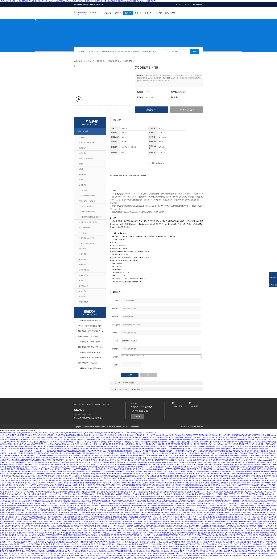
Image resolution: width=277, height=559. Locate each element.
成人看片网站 (4, 492)
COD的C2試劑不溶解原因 (87, 363)
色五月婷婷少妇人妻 (259, 480)
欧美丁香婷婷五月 (199, 462)
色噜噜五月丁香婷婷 (131, 437)
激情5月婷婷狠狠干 (78, 446)
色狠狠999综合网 (264, 544)
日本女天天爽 (73, 487)
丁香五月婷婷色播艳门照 (133, 469)
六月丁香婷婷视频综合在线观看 (101, 517)
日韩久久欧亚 (15, 542)
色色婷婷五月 (56, 530)
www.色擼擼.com (221, 544)
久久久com (23, 503)
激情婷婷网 (160, 499)
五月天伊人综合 (7, 458)
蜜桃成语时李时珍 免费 (234, 442)
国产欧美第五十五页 (149, 489)
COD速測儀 (110, 61)
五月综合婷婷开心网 (244, 480)
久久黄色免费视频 (85, 549)
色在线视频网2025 (109, 528)
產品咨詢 (151, 109)
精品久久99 (173, 558)
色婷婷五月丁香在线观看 (216, 458)
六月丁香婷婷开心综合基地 (113, 539)
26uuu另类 (139, 553)
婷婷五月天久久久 (147, 544)
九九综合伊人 (27, 483)
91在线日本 (61, 442)
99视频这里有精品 (13, 544)
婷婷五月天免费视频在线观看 (174, 510)
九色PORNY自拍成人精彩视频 (148, 437)
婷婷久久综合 (241, 483)
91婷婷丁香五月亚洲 (245, 485)
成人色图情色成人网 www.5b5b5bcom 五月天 (29, 480)
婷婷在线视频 (145, 496)
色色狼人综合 (245, 505)
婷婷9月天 (24, 524)
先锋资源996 (49, 533)
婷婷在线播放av (258, 471)
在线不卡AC (239, 469)
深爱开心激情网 (215, 496)
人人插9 (86, 519)
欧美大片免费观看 (245, 514)
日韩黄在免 (231, 448)
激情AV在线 (126, 483)
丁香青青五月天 (67, 483)
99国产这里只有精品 (258, 505)
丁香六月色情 (150, 505)
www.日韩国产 (15, 439)
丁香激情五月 (251, 453)
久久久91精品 (165, 494)
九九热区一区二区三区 (13, 489)
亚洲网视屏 (172, 542)
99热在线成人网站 (57, 453)
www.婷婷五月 (12, 453)
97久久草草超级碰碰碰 (154, 458)
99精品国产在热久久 (197, 521)
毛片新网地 (91, 530)
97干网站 (270, 514)
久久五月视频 (162, 551)
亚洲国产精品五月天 (71, 549)
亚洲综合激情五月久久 (263, 510)
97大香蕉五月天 (83, 512)
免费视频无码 (179, 458)
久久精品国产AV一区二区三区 (206, 478)
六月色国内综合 (42, 446)
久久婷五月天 (56, 437)
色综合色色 (211, 535)
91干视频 (134, 494)
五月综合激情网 (242, 489)
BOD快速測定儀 (84, 227)
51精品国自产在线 (26, 448)
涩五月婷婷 (219, 505)
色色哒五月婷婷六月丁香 (138, 474)
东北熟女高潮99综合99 (188, 451)
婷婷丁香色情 (222, 539)
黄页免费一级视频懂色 (142, 464)
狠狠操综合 (46, 487)
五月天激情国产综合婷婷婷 (218, 476)
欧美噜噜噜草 (163, 530)
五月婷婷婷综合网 (232, 514)
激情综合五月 (86, 533)
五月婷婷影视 (149, 478)
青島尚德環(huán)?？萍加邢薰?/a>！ (93, 5)
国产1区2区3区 (52, 442)
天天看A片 (181, 460)
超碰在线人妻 (207, 499)
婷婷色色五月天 (130, 521)
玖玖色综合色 (18, 494)
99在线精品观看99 (6, 444)
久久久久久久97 (64, 467)
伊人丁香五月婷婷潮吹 (32, 558)
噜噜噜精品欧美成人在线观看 (186, 494)
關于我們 (118, 13)
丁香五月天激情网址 (170, 460)
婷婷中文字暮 (269, 464)
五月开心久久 (248, 458)
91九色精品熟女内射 (35, 469)
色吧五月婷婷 (235, 508)
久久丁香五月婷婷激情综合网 (263, 528)
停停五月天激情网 (86, 514)
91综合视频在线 (74, 455)
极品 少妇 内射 (202, 530)
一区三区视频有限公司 (71, 464)
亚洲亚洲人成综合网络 (140, 539)
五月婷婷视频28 (117, 551)
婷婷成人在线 (116, 467)
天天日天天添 (147, 467)
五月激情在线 (4, 519)
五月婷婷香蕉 (63, 462)
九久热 (199, 546)
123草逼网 (68, 551)
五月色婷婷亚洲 (209, 503)
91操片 (94, 462)
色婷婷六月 (32, 474)
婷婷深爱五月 (238, 487)
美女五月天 (198, 448)
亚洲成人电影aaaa (165, 539)
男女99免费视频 (246, 494)
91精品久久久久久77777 (13, 437)
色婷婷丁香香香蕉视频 (48, 558)
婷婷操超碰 (23, 535)
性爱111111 (251, 496)
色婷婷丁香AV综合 (140, 533)
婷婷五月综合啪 (13, 535)
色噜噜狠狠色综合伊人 (109, 455)
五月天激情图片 (99, 510)
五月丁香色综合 (119, 444)
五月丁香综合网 (130, 462)
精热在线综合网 (72, 474)
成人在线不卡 (109, 483)
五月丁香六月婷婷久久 (35, 476)
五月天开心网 (19, 471)
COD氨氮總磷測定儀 (86, 206)
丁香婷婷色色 (212, 469)
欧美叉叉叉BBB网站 (49, 471)
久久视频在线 (137, 551)
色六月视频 (224, 483)
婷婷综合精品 (191, 505)
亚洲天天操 (94, 551)
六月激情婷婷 (11, 514)
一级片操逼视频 (103, 535)
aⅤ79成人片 (161, 469)
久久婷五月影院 (211, 462)
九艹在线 (53, 555)
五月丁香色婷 (35, 519)
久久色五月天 (213, 435)
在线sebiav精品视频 (78, 558)
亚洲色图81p (230, 542)
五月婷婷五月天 (107, 444)
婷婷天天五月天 (151, 542)
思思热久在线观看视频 (73, 533)
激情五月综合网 (129, 555)
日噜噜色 (27, 539)
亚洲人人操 (100, 499)
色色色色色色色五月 (262, 512)
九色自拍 (249, 535)
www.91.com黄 (118, 555)
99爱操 (116, 474)
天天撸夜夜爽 (261, 514)
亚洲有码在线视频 (120, 485)
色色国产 (267, 444)
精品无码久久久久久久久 (97, 542)
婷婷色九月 (147, 480)
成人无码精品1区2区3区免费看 (43, 483)
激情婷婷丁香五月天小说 (201, 460)
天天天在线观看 (176, 508)
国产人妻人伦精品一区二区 (212, 549)
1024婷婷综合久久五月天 (265, 439)
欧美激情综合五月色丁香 (183, 483)
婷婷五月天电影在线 (96, 448)
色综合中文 (198, 549)
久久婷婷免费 (197, 514)
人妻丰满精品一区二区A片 (113, 530)
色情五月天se (72, 512)
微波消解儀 (82, 249)
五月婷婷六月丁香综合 (82, 517)
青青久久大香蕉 (32, 530)
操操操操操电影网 (144, 494)
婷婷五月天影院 (190, 458)
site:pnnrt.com (84, 489)
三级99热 (167, 471)
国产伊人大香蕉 (75, 478)
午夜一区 (223, 442)
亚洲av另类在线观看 (88, 499)
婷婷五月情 (257, 478)
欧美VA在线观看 (28, 533)
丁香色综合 (87, 442)
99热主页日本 (130, 508)
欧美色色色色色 (247, 533)
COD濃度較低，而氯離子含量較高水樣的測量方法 (91, 342)
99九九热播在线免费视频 (59, 487)
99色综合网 (154, 535)
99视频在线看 (32, 453)
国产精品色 (183, 555)
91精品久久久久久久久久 (89, 478)
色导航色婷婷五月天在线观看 (170, 524)
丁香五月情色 (22, 453)
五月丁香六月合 (262, 453)
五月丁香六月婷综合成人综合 (200, 442)
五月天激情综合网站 (128, 546)
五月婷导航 (178, 476)
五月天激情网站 (81, 469)
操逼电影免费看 (238, 530)
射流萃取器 (82, 259)
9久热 (139, 462)
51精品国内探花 (158, 510)
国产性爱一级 (133, 492)
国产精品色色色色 (261, 487)
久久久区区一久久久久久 (35, 492)
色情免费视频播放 (127, 480)
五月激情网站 (94, 524)
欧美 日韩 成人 (224, 437)
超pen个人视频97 (62, 521)
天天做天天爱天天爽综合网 (171, 444)
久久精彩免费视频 (238, 521)
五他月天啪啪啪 (115, 460)
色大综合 (17, 508)
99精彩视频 (108, 448)
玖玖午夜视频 (122, 455)
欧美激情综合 (174, 492)
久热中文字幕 (209, 453)
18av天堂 (113, 462)
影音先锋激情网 (186, 499)
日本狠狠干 (98, 471)
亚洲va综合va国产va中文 (211, 512)
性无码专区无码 (119, 496)
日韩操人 (207, 524)
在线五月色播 (90, 446)
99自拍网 (47, 476)
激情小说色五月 (185, 492)
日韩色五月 (269, 446)
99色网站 (164, 448)
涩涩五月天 (118, 464)
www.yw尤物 (217, 499)
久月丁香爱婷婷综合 (30, 551)
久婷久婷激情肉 (89, 492)
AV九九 (56, 539)
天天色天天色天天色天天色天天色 (48, 439)
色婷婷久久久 (37, 553)
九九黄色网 (246, 476)
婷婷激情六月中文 (174, 553)
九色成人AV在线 (140, 501)
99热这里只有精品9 (165, 451)
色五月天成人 (240, 535)
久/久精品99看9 (262, 489)
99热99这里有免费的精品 (235, 435)
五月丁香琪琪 (139, 476)
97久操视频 (69, 514)
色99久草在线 (85, 544)
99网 (63, 533)
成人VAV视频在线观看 (32, 458)
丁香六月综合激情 (37, 539)
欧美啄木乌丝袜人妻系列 (97, 512)
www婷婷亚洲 (119, 435)
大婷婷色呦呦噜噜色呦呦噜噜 (206, 451)
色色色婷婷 (64, 510)
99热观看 (95, 442)
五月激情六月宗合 (114, 549)
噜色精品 (231, 469)
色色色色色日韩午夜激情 (123, 451)
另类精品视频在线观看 (210, 464)
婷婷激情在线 (213, 537)
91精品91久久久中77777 (17, 537)
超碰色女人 (184, 526)
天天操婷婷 (152, 499)
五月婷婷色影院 (202, 469)
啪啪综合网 (145, 462)
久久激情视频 (85, 521)
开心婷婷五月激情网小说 (211, 483)
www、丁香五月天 (207, 492)
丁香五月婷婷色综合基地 (81, 551)
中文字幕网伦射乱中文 (130, 517)
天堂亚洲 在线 (48, 539)
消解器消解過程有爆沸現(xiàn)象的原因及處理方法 (91, 368)
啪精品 (147, 476)
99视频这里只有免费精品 (122, 442)
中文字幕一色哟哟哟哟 (78, 467)
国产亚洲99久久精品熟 (50, 553)
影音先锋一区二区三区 (112, 537)
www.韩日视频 (5, 469)
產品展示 (90, 404)
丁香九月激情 (87, 485)
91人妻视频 (224, 528)
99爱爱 (114, 478)
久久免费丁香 (88, 503)
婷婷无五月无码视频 (144, 549)
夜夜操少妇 (131, 485)
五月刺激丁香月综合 (49, 537)
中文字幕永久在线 (16, 519)
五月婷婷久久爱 (245, 467)
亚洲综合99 (252, 489)
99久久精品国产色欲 (111, 476)
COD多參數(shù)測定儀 (87, 201)
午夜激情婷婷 (157, 460)
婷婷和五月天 (223, 553)
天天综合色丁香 (253, 474)
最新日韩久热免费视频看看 (143, 448)
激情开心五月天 (166, 464)
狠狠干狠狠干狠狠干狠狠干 (134, 524)
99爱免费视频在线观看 (34, 517)
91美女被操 (60, 471)
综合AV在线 (266, 455)
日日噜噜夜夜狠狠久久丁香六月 (254, 539)
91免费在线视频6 (141, 546)
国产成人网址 (29, 496)
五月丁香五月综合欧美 (262, 551)
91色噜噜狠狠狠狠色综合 (77, 462)
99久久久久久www (196, 524)
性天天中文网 (111, 553)
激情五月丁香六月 (17, 526)
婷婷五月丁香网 (32, 528)
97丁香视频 (120, 469)
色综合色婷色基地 (161, 453)
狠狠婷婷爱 (58, 478)
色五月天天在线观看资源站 (105, 494)
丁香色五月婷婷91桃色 (151, 524)
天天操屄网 (67, 558)
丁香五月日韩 (270, 530)
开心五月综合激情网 (48, 435)
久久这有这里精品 (93, 467)
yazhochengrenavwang (8, 451)
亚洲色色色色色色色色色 (164, 505)
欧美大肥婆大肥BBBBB (68, 503)
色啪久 (161, 519)
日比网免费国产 (96, 544)
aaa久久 (92, 494)
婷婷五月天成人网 (70, 542)
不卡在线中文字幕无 (266, 469)
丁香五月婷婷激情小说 (177, 437)
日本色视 (240, 439)
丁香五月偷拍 (173, 453)
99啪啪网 (110, 474)
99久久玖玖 (234, 453)
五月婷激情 (183, 487)
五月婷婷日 (111, 469)
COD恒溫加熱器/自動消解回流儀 (90, 217)
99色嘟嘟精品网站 (122, 492)
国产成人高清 (51, 451)
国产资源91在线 (100, 474)
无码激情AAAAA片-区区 (158, 462)
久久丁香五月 (119, 510)
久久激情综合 (119, 544)
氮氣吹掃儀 (82, 291)
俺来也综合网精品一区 (20, 485)
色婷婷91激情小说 (270, 499)
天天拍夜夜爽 (50, 480)
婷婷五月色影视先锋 (218, 485)
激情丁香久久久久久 (164, 489)
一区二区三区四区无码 (197, 508)
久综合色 (221, 471)
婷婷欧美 (266, 437)
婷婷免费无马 (197, 455)
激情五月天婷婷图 (13, 546)
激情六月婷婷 (82, 530)
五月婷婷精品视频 (30, 446)
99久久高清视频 (159, 487)
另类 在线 (199, 503)
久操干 (89, 462)
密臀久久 (29, 501)
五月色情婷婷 (98, 528)
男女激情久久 (60, 435)
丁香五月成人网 (141, 508)
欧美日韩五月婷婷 (247, 451)
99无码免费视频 (193, 555)
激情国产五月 (190, 437)
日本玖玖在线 (153, 519)
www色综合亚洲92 (73, 544)
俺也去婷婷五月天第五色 (85, 471)
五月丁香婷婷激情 (172, 555)
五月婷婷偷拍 (183, 453)
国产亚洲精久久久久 (128, 467)
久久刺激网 (119, 439)
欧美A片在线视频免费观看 (188, 533)
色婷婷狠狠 (70, 517)
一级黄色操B (155, 549)
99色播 (269, 480)
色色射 (173, 494)
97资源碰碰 (242, 453)
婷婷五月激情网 (234, 467)
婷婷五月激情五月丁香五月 (69, 524)
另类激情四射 (192, 487)
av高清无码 (193, 467)
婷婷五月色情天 (91, 558)
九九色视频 (219, 503)
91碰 (8, 533)
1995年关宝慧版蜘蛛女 (258, 462)
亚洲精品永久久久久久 (125, 478)
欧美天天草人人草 (244, 517)
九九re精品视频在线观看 (106, 505)
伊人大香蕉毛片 (168, 496)
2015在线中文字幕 (186, 489)
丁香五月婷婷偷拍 (257, 517)
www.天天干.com (243, 462)
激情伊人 (10, 494)
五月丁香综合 (212, 517)
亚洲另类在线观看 (23, 549)
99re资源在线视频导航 (122, 494)
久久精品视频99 (128, 471)
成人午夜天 (45, 462)
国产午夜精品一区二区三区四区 (118, 446)
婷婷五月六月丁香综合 (155, 471)
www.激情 (156, 448)
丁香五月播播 (138, 480)
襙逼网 (174, 546)
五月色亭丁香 (94, 489)
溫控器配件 (82, 148)
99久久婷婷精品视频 (127, 501)
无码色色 (44, 503)
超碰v (19, 514)
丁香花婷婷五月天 (129, 558)
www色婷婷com (186, 446)
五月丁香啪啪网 (103, 462)
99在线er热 (14, 442)
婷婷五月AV (10, 474)
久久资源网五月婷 (128, 553)
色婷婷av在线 (129, 519)
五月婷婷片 (127, 512)
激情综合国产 (234, 555)
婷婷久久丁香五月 (58, 458)
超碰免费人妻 (124, 474)
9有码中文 (263, 526)
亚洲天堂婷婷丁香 (268, 501)
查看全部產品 (83, 302)
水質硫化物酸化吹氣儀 (86, 243)
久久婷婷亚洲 (232, 499)
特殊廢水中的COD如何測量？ (88, 336)
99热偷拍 (241, 499)
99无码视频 (163, 553)
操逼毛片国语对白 (270, 553)
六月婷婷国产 (38, 478)
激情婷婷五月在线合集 (243, 542)
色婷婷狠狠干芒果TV (133, 514)
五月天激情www (127, 533)
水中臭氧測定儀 (84, 270)
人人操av (139, 521)
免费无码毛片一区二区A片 (168, 439)
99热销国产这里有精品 (14, 551)
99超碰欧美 (60, 526)
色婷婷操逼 (221, 542)
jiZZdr (4, 549)
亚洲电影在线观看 (263, 521)
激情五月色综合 (221, 448)
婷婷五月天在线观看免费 (21, 455)
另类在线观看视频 (117, 437)
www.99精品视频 (208, 546)
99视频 (61, 551)
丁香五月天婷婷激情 (268, 442)
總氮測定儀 (82, 185)
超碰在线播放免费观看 (135, 455)
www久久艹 (22, 517)
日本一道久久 (156, 480)
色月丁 (157, 478)
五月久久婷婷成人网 (115, 558)
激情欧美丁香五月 (14, 499)
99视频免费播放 (74, 555)
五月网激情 (233, 480)
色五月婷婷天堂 (140, 555)
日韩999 (110, 442)
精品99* (60, 558)
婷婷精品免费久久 (23, 462)
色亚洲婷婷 (264, 451)
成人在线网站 (65, 439)
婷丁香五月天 (84, 464)
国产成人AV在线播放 (233, 451)
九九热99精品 (59, 514)
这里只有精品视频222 (225, 487)
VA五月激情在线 (44, 544)
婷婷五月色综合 (260, 435)
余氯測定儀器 (83, 286)
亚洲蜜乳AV (74, 439)
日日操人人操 (185, 442)
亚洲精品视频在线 (253, 460)
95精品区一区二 (97, 439)
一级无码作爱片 (47, 549)
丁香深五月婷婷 (101, 464)
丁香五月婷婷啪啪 (257, 499)
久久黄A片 (186, 476)
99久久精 (244, 546)
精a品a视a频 (41, 535)
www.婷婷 (263, 474)
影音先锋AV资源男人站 (114, 512)
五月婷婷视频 (19, 446)
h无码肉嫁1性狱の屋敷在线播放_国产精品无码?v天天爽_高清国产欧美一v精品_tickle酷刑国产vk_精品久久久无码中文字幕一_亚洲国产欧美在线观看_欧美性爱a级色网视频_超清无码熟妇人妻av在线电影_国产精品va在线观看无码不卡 (78, 1)
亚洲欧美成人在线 (34, 508)
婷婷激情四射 (193, 553)
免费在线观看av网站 (226, 464)
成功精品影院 (85, 460)
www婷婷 (183, 544)
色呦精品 (80, 503)
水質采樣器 (82, 254)
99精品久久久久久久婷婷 (94, 451)
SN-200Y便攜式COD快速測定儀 (129, 389)
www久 (133, 549)
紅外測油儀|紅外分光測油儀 (88, 222)
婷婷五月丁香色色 (85, 439)
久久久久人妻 (221, 478)
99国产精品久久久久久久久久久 (250, 501)
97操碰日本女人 (260, 508)
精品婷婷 (111, 464)
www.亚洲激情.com (39, 451)
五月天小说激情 (142, 483)
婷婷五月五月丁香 (16, 555)
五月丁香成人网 (96, 455)
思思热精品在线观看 (44, 551)
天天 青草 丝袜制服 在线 (33, 487)
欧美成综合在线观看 (68, 492)
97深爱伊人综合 (174, 549)
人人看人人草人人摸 (113, 480)
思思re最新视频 (213, 553)
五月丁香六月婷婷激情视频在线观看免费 (97, 501)
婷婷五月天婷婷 (259, 446)
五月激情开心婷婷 (174, 442)
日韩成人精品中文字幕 (153, 444)
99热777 (44, 505)
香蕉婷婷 (257, 451)
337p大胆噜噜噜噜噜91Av (194, 485)
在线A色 (259, 546)
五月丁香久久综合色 (203, 474)
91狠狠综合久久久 (105, 551)
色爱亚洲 (174, 471)
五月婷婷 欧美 (46, 519)
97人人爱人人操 (152, 474)
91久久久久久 (167, 480)
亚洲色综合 (146, 551)
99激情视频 (181, 542)
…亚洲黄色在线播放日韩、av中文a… (186, 517)
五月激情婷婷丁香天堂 (28, 439)
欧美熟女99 (91, 469)
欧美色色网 (228, 530)
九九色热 (271, 526)
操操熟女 (225, 467)
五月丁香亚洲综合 (105, 478)
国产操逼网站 (76, 499)
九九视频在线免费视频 (99, 549)
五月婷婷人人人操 (119, 448)
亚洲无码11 (220, 530)
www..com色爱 (265, 460)
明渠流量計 (82, 153)
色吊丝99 (207, 485)
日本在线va (67, 528)
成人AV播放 (151, 501)
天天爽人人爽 (140, 444)
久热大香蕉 (32, 535)
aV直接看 (232, 535)
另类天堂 (233, 489)
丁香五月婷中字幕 (187, 549)
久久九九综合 (252, 519)
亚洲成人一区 (230, 458)
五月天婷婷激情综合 (106, 489)
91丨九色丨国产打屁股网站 (79, 494)
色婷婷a (189, 462)
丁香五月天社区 (162, 542)
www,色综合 (4, 537)
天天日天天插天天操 (57, 499)
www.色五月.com (44, 467)
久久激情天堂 (127, 539)
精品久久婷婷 (88, 510)
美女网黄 (199, 539)
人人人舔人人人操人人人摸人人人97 (152, 537)
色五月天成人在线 (234, 494)
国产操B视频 (62, 544)
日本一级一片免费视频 (31, 494)
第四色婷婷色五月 (45, 530)
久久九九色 (6, 539)
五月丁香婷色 (44, 494)
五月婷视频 (90, 537)
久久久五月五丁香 (99, 553)
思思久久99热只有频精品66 (65, 480)
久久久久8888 (26, 444)
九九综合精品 (187, 514)
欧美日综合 (42, 542)
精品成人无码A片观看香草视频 (216, 508)
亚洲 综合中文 (197, 499)
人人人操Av (89, 546)
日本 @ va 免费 (120, 542)
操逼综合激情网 (151, 442)
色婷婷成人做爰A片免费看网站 (156, 526)
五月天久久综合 (57, 519)
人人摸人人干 (183, 535)
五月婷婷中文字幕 (141, 471)
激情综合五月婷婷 (108, 544)
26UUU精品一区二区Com (15, 496)
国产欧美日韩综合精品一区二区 (45, 526)
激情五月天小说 (37, 444)
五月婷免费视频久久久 (34, 537)
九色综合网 (17, 524)
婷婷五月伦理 (179, 485)
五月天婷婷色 (257, 437)
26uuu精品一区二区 (205, 519)
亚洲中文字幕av (160, 514)
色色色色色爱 (126, 489)
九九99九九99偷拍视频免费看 (205, 480)
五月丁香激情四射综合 (226, 460)
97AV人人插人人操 (234, 551)
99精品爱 (36, 501)
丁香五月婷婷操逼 (127, 460)
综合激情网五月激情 (96, 496)
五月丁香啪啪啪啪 (180, 505)
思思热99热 (225, 455)
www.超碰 (176, 451)
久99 (105, 521)
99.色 (35, 448)
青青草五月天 (22, 530)
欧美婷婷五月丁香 (60, 474)
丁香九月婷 (37, 510)
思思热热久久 (216, 519)
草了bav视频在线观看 (54, 448)
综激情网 (92, 464)
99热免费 (195, 439)
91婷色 (100, 539)
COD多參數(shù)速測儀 (87, 195)
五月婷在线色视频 (219, 514)
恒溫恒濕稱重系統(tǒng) (87, 142)
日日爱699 (99, 530)
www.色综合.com (227, 512)
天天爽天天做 (172, 551)
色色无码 (147, 535)
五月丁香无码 (224, 555)
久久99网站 (54, 467)
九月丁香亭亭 (29, 526)
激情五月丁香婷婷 (119, 508)
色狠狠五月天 (204, 551)
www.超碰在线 (267, 549)
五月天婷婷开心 (57, 476)
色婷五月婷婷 (143, 492)
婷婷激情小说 (182, 551)
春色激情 (162, 555)
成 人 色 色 (258, 549)
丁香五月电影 (109, 499)
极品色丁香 (62, 546)
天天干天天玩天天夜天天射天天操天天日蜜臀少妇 (126, 535)
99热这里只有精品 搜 (251, 469)
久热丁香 (203, 535)
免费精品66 (251, 546)
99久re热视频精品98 (159, 503)
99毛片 (10, 480)
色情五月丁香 (52, 505)
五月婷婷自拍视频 (154, 483)
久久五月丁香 (9, 510)
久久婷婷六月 (110, 492)
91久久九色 (9, 508)
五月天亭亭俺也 (98, 485)
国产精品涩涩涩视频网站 (213, 521)
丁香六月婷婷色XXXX (58, 508)
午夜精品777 (155, 464)
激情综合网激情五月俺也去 (100, 460)
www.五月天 (191, 539)
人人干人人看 (108, 485)
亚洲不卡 (54, 544)
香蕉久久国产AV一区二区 (263, 492)
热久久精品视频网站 (17, 464)
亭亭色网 (80, 508)
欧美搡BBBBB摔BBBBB (231, 501)
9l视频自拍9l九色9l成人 (16, 487)
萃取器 (81, 169)
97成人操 (154, 551)
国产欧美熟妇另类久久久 (124, 505)
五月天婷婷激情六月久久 (47, 521)
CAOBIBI (256, 533)
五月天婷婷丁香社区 (184, 471)
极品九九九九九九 (235, 533)
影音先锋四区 (19, 505)
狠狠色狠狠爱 (66, 448)
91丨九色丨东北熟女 (149, 469)
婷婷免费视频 (164, 492)
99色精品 (170, 462)
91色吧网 (138, 519)
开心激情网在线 (139, 478)
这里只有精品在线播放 (89, 505)
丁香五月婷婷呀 (252, 544)
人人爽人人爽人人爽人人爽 (237, 544)
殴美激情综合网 (234, 496)
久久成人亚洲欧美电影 (168, 478)
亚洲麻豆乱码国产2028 (196, 453)
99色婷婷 (225, 496)
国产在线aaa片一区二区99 (153, 455)
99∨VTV (113, 526)
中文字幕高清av (247, 528)
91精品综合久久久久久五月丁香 (207, 437)
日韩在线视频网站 (222, 480)
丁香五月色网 (170, 469)
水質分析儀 (82, 137)
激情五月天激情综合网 (174, 514)
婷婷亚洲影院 (11, 549)
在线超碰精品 (117, 517)
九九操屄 (118, 483)
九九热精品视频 (105, 467)
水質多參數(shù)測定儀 (87, 238)
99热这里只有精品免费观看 (98, 519)
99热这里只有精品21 (36, 546)
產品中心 (128, 13)
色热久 (254, 514)
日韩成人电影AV (128, 464)
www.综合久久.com (147, 514)
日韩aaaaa (26, 519)
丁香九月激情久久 (254, 503)
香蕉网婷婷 (48, 492)
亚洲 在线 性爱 (22, 476)
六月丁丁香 (48, 460)
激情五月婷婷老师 (173, 526)
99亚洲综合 (131, 542)
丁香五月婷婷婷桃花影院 (200, 471)
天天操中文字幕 (259, 458)
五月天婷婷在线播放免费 (89, 480)
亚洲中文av (98, 444)
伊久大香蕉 (115, 501)
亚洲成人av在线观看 (141, 528)
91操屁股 (200, 494)
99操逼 (224, 499)
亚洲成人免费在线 (148, 512)
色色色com (29, 510)
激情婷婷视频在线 (139, 505)
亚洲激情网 (81, 451)
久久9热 (25, 437)
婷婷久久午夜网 (167, 517)
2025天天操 (93, 435)
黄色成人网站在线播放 (189, 519)
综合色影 (117, 458)
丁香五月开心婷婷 (153, 555)
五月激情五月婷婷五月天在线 (228, 517)
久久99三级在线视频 (81, 435)
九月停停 (186, 508)
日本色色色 (175, 489)
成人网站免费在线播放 (190, 496)
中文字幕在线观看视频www (158, 435)
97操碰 (247, 499)
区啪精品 (190, 464)
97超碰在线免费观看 (26, 478)
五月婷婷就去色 (249, 530)
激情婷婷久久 (125, 549)
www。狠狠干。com (265, 524)
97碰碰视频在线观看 (219, 526)
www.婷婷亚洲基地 (167, 483)
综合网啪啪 (102, 442)
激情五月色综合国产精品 (88, 535)
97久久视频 (223, 551)
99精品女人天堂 (130, 510)
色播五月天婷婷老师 (76, 510)
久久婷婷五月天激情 (172, 487)
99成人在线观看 (130, 544)
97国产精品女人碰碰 (165, 446)
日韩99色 (139, 503)
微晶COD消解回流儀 (86, 158)
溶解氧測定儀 (83, 275)
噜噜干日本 (6, 542)
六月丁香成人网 (242, 537)
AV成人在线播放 (173, 530)
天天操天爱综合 (202, 458)
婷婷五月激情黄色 (54, 496)
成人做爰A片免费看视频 (29, 489)
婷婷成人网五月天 (114, 546)
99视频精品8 (271, 535)
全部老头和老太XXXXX (218, 524)
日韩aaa (263, 485)
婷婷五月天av (226, 521)
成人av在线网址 (156, 496)
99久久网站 (147, 503)
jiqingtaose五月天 (65, 553)
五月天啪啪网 (253, 448)
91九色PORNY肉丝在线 (106, 435)
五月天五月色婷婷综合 (19, 528)
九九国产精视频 (19, 458)
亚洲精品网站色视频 (51, 546)
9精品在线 (128, 496)
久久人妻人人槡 (34, 485)
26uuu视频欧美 (32, 467)
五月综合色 (140, 558)
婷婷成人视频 (203, 435)
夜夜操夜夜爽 (159, 512)
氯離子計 (82, 296)
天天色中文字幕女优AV (235, 539)
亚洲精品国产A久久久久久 (252, 442)
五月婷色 (251, 455)
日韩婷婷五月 (71, 508)
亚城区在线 (20, 558)
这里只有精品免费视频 (86, 487)
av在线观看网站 (268, 467)
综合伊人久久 (153, 539)
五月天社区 (250, 508)
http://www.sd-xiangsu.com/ (103, 508)
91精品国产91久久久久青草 (257, 537)
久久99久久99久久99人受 (221, 444)
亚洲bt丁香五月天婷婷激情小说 (248, 526)
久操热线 (162, 474)
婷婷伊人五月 (99, 483)
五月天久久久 (248, 478)
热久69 (136, 460)
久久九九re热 (195, 476)
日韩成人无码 (178, 537)
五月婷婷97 (118, 533)
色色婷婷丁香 (13, 517)
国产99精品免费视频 (246, 446)
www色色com (77, 442)
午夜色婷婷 (201, 467)
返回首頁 (179, 5)
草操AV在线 (128, 551)
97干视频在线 (170, 474)
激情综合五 (203, 553)
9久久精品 (239, 458)
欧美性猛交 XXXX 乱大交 (264, 496)
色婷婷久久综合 (46, 437)
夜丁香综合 (76, 553)
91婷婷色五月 (100, 492)
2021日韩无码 (84, 448)
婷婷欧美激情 (240, 549)
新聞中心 (138, 13)
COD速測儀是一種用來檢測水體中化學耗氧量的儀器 (91, 320)
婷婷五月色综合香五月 (150, 530)
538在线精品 (168, 519)
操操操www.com (240, 460)
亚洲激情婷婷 (264, 533)
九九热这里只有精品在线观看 (149, 439)
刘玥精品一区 (60, 517)
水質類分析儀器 (100, 61)
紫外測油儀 (82, 174)
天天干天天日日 (61, 535)
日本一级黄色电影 (61, 512)
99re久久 (216, 555)
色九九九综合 (11, 558)
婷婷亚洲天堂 (78, 526)
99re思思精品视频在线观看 (217, 510)
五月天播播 (76, 528)
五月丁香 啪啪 (140, 542)
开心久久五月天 (108, 458)
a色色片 (133, 483)
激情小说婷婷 (248, 464)
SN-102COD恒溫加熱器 (126, 383)
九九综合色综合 (150, 558)
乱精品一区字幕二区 (171, 512)
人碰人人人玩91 (190, 503)
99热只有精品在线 (41, 496)
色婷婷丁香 (79, 492)
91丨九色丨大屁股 (246, 437)
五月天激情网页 (40, 442)
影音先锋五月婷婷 (20, 467)
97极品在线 (46, 510)
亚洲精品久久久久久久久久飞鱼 (217, 533)
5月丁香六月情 (187, 455)
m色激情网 (10, 505)
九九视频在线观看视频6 (15, 460)
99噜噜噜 (39, 514)
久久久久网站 (19, 512)
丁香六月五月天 (194, 535)
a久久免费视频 (235, 455)
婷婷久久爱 (118, 489)
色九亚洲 (3, 533)
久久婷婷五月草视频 (70, 519)
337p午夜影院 (164, 437)
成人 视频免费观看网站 (175, 448)
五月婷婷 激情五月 (235, 476)
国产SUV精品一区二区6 (18, 492)
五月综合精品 (78, 458)
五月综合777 (173, 535)
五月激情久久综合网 (154, 533)
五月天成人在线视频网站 (237, 553)
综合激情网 (152, 546)
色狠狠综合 (270, 462)
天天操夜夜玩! (33, 544)
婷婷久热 (109, 555)
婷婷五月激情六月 (142, 435)
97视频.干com (47, 469)
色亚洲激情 (185, 435)
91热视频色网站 (7, 521)
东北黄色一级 (88, 508)
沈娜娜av (121, 453)
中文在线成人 (202, 487)
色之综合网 (210, 505)
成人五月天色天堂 (222, 535)
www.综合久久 (5, 442)
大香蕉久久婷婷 (34, 437)
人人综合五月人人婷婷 (164, 546)
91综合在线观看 (215, 455)
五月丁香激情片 (257, 467)
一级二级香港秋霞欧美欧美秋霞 (196, 542)
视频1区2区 (69, 526)
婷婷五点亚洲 (144, 446)
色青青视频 (201, 533)
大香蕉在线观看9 (35, 524)
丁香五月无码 (226, 474)
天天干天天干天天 (233, 510)
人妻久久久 (42, 448)
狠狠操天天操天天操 (18, 501)
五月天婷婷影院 (46, 458)
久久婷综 (8, 485)
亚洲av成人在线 (108, 451)
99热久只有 (184, 553)
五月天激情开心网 (182, 474)
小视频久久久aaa (76, 501)
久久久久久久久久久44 (70, 489)
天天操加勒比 (155, 494)
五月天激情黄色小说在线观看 (186, 469)
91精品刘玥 (51, 528)
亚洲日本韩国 (147, 521)
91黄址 (243, 508)
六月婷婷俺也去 (108, 471)
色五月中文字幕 (84, 524)
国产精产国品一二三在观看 (130, 537)
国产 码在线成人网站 (185, 558)
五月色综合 (203, 517)
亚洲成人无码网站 (231, 485)
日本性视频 (17, 444)
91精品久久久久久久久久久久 (12, 553)
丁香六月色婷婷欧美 (47, 512)
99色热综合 (29, 505)
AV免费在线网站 (82, 542)
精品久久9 (58, 489)
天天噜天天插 (19, 510)
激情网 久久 (222, 435)
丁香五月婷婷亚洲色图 (247, 510)
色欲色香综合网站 (21, 474)
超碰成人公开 (249, 435)
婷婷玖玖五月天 (166, 467)
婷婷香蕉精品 (177, 480)
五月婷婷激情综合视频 (180, 467)
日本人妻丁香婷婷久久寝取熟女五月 (93, 555)
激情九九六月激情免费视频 (187, 546)
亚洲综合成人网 (130, 435)
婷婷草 (77, 480)
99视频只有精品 (74, 521)
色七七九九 (233, 483)
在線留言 (187, 5)
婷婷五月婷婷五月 (90, 526)
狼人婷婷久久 (219, 546)
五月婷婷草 (194, 435)
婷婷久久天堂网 (35, 455)
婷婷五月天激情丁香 (148, 453)
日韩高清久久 (170, 485)
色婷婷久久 (43, 528)
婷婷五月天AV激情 (263, 483)
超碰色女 (145, 519)
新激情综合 (86, 476)
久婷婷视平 (153, 446)
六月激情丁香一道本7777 (50, 524)
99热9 (143, 458)
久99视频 (258, 455)
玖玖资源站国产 (101, 469)
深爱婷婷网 (211, 530)
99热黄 (208, 526)
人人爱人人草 (4, 435)
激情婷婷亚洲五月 (199, 558)
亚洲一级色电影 (58, 549)
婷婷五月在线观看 (44, 453)
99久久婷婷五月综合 (138, 442)
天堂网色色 (18, 521)
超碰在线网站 (134, 446)
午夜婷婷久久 (136, 512)
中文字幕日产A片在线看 (86, 474)
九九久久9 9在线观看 (222, 453)
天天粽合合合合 (5, 501)
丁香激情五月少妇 (188, 480)
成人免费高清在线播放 (150, 451)
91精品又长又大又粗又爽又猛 (256, 555)
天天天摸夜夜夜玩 (185, 512)
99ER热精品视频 (153, 508)
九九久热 (158, 501)
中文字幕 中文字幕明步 (144, 510)
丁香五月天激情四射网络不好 (209, 528)
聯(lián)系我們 (197, 5)
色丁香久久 (36, 435)
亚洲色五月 (176, 446)
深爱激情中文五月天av (26, 442)
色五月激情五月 (58, 485)
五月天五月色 (48, 478)
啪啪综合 (242, 555)
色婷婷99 (192, 474)
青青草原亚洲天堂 (59, 460)
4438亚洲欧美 (39, 533)
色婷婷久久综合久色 (100, 546)
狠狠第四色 (125, 458)
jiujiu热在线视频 (136, 487)
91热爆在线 (79, 453)
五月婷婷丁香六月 (187, 444)
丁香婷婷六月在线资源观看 (254, 444)
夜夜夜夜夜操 (218, 492)
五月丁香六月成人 (175, 435)
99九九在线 (12, 462)
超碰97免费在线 (101, 446)
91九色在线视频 (69, 453)
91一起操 (57, 533)
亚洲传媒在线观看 (258, 494)
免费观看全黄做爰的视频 (158, 476)
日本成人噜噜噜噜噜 (61, 455)
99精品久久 (104, 524)
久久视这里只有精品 (237, 444)
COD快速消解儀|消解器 (87, 211)
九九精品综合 (127, 530)
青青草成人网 (222, 469)
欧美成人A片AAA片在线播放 (72, 476)
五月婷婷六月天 (96, 533)
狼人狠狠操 (69, 435)
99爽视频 (37, 505)
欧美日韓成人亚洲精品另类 (93, 458)
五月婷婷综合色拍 (13, 448)
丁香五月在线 (260, 530)
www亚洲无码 (108, 496)
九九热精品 (65, 496)
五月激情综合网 (35, 462)
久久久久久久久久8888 (46, 489)
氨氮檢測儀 (82, 264)
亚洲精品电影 (207, 514)
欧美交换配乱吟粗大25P (260, 542)
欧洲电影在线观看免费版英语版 (52, 464)
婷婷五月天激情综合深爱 (32, 471)
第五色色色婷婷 (204, 496)
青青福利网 (40, 474)
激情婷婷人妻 (249, 512)
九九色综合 (169, 537)
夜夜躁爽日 (120, 462)
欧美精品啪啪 (224, 489)
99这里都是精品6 (48, 455)
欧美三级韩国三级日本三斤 (203, 444)
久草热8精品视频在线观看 (156, 485)
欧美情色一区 (66, 446)
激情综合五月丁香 (162, 558)
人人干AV (175, 533)
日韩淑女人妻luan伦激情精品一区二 (226, 446)
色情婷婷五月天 (63, 494)
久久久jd (83, 539)
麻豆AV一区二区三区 (179, 464)
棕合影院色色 (158, 544)
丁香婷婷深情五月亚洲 (132, 453)
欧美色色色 (157, 467)
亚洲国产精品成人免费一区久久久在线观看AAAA (100, 453)
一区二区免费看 (142, 499)
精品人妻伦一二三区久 (213, 467)
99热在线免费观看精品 (239, 474)
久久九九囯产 (109, 510)
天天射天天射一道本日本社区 (234, 492)
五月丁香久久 (125, 487)
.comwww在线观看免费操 (73, 485)
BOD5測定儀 (83, 233)
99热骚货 (74, 530)
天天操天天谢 (137, 451)
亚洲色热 (171, 476)
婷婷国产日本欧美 (242, 448)
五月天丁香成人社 (100, 487)
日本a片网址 (24, 546)
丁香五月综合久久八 (82, 437)
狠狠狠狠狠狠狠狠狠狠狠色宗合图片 (234, 519)
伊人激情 (77, 460)
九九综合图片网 (197, 512)
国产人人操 (205, 476)
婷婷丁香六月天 (259, 464)
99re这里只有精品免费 (24, 451)
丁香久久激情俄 (193, 551)
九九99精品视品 (35, 549)
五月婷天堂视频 (249, 487)
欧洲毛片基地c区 (250, 439)
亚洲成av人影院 (250, 521)
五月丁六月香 (185, 524)
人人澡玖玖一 (249, 492)
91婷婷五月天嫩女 (10, 476)
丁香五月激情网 (16, 483)
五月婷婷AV (118, 471)
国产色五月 (56, 492)
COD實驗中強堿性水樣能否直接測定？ (91, 358)
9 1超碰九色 (110, 542)
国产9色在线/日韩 (251, 524)
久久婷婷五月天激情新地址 (185, 478)
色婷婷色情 (102, 480)
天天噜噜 (50, 542)
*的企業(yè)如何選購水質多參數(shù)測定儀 (91, 326)
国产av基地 (81, 537)
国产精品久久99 (232, 526)
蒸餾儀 (81, 164)
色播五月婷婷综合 (17, 539)
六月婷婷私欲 (162, 442)
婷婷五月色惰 (251, 483)
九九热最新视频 (109, 439)
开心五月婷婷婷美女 (179, 539)
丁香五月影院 (50, 535)
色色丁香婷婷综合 (49, 517)
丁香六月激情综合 (206, 555)
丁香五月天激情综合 (259, 535)
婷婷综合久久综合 (270, 517)
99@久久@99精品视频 (207, 439)
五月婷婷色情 (70, 469)
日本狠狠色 (69, 460)
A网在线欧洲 (198, 464)
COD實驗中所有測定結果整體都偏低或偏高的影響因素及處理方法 (91, 347)
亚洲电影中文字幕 (87, 528)
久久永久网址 (212, 542)
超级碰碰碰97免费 (145, 517)
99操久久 (55, 551)
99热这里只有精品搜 (28, 514)
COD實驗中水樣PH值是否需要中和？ (91, 331)
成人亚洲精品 (262, 519)
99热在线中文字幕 (55, 446)
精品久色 (244, 455)
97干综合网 (49, 474)
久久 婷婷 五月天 (54, 503)
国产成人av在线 (147, 487)
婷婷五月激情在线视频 (62, 501)
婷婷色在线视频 (231, 439)
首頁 (85, 61)
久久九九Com (121, 526)
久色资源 (38, 464)
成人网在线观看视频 (160, 521)
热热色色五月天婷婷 (228, 549)
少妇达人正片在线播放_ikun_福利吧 (196, 537)
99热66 (118, 553)
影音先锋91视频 (269, 476)
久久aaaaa (221, 462)
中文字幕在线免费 (59, 469)
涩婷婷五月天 (99, 537)
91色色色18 (77, 505)
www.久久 (59, 528)
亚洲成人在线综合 (168, 501)
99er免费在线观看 (180, 462)
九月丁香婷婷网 (154, 492)
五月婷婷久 (24, 544)
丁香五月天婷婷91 (146, 460)
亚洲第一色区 (29, 464)
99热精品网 (66, 530)
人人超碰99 (57, 444)
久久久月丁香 (27, 553)
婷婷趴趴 (69, 442)
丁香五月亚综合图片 (47, 501)
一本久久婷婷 (94, 437)
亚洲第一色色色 (16, 533)
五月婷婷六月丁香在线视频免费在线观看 (200, 544)
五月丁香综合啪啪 (235, 528)
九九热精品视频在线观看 (227, 537)
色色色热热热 (121, 514)
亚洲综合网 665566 (184, 439)
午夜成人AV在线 (231, 462)
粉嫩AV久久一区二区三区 (175, 503)
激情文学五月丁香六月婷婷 (79, 496)
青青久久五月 (231, 524)
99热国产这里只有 (34, 503)
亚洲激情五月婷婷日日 (116, 519)
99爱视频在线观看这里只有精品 (176, 528)
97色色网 (75, 448)
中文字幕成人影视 (13, 503)
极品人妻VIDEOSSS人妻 (197, 526)
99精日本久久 (188, 448)
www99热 (256, 485)
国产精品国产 (263, 448)
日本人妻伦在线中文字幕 (255, 553)
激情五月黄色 (166, 533)
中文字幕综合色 (135, 458)
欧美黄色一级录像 (209, 448)
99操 (228, 508)
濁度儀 (81, 280)
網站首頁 (107, 13)
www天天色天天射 (113, 487)
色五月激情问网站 (248, 551)
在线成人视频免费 (168, 458)
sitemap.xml (134, 427)
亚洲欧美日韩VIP (73, 535)
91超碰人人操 (270, 494)
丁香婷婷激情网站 (200, 489)
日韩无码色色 (4, 555)
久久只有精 (250, 549)
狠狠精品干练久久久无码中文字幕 (215, 494)
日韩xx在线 (241, 524)
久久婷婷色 (214, 460)
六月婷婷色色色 (78, 483)
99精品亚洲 (215, 442)
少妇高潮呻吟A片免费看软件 (212, 501)
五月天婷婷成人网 (46, 485)
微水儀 (81, 180)
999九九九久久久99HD (30, 521)
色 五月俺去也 (58, 542)
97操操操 (10, 467)
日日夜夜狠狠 (163, 535)
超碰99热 (139, 467)
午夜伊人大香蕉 (105, 437)
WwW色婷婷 (54, 462)
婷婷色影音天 (234, 437)
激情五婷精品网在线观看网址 (66, 451)
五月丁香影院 (85, 455)
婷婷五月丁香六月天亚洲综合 (70, 539)
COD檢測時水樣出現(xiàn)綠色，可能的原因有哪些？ (91, 352)
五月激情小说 (208, 446)
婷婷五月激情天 (198, 446)
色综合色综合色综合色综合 (84, 444)
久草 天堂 (65, 478)
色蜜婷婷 (206, 455)
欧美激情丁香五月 (26, 435)
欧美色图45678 (165, 508)
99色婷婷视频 (89, 483)
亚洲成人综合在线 (68, 444)
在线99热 (155, 553)
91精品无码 (165, 549)
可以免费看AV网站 (27, 499)
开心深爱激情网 (192, 528)
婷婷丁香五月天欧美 (30, 555)
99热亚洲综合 (130, 444)
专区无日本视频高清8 (131, 439)
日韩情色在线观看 (257, 476)
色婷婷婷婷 (177, 519)
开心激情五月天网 (97, 476)
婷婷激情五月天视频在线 (18, 469)
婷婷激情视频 (14, 435)
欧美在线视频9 (103, 558)
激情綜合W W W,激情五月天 (33, 460)
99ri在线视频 (48, 444)
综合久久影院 (238, 464)
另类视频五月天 (239, 512)
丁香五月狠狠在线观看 (126, 476)
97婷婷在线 (221, 451)
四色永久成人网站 (97, 521)
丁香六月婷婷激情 (68, 437)
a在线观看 (189, 460)
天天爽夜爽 (239, 478)
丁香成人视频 (213, 551)
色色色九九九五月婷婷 (232, 471)
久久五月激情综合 (230, 503)
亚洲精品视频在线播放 (232, 546)
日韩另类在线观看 (103, 526)
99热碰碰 (3, 496)
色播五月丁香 (220, 439)
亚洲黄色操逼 (201, 505)
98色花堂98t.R (108, 533)
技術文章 (148, 13)
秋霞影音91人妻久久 (210, 539)
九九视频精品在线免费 (42, 499)
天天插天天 (136, 496)
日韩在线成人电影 (213, 489)
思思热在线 (147, 553)
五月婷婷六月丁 (99, 503)
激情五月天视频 (48, 514)
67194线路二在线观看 (65, 505)
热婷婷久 (243, 496)
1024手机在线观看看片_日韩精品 (104, 514)
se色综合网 (53, 494)
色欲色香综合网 (215, 474)
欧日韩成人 (69, 458)
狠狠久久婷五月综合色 (116, 524)
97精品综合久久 (70, 471)
